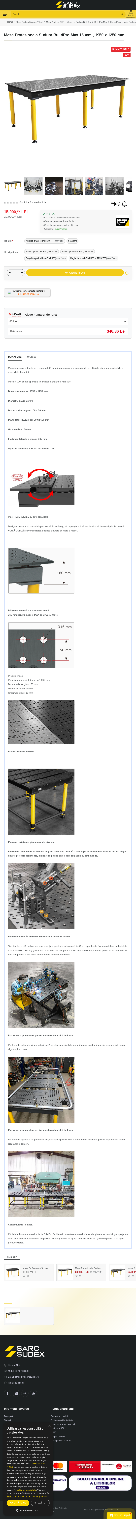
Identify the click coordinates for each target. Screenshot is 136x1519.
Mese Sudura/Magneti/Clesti (29, 22)
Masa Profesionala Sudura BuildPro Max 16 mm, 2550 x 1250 (89, 1268)
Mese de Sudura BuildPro (79, 22)
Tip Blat (7, 241)
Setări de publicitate (26, 1489)
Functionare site (62, 1408)
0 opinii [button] (23, 202)
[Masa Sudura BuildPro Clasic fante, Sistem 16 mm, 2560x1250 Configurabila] (117, 1272)
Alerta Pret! (119, 204)
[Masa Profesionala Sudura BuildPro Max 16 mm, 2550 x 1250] (65, 1272)
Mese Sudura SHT (55, 22)
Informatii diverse (16, 1408)
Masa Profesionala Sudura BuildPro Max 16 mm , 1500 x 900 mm (37, 1268)
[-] (9, 272)
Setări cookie (13, 1496)
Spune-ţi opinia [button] (38, 202)
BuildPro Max (100, 22)
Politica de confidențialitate (33, 1496)
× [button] (49, 1426)
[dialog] (28, 1469)
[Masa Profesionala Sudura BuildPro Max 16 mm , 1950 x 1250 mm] (12, 1315)
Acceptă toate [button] (18, 1502)
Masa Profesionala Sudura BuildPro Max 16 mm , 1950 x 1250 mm (37, 1311)
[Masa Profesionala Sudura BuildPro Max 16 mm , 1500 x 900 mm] (12, 1272)
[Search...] (122, 14)
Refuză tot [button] (40, 1502)
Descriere (15, 357)
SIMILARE (11, 1257)
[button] (128, 186)
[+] (22, 272)
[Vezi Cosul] (131, 14)
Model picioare (11, 252)
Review (31, 357)
